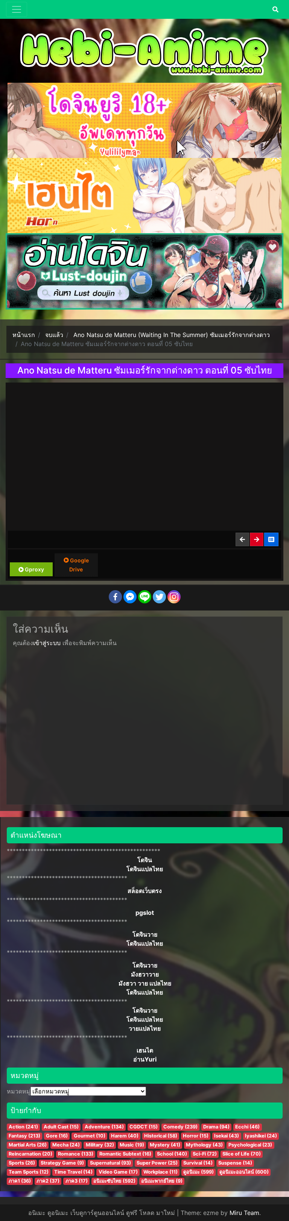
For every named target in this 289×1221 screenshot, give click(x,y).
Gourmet (89, 1136)
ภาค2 (48, 1181)
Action (23, 1127)
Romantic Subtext (125, 1154)
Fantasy (24, 1136)
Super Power (157, 1163)
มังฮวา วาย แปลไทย (145, 983)
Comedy (180, 1127)
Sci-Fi (205, 1154)
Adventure (104, 1127)
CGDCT (143, 1127)
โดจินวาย (144, 934)
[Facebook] (115, 596)
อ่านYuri (145, 1059)
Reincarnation (30, 1154)
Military (100, 1145)
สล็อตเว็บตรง (145, 890)
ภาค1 (20, 1181)
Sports (22, 1163)
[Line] (144, 596)
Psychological (250, 1145)
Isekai (226, 1136)
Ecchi (247, 1127)
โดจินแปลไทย (144, 869)
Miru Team (244, 1212)
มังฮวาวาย (145, 974)
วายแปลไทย (145, 1028)
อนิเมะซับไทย (114, 1181)
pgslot (144, 912)
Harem (124, 1136)
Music (132, 1145)
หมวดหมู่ (18, 1091)
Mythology (204, 1145)
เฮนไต (145, 1050)
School (172, 1154)
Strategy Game (62, 1163)
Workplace (160, 1172)
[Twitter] (159, 596)
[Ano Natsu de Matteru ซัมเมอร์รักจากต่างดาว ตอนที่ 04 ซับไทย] (243, 539)
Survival (198, 1163)
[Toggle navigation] (16, 9)
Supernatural (110, 1163)
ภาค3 (76, 1181)
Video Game (118, 1172)
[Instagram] (174, 596)
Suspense (235, 1163)
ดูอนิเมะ (198, 1172)
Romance (75, 1154)
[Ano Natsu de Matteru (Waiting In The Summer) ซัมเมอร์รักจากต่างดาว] (271, 539)
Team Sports (29, 1172)
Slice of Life (241, 1154)
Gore (57, 1136)
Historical (160, 1136)
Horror (195, 1136)
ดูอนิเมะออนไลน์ (244, 1172)
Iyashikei (261, 1136)
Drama (216, 1127)
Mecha (66, 1145)
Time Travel (73, 1172)
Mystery (165, 1145)
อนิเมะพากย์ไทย (162, 1181)
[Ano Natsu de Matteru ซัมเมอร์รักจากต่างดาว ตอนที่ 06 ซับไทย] (257, 539)
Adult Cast (61, 1127)
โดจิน (144, 860)
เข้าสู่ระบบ (47, 643)
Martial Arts (28, 1145)
